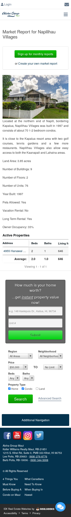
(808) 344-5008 (39, 460)
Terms (24, 513)
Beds (11, 373)
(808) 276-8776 (38, 456)
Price (11, 362)
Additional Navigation (36, 420)
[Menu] (65, 14)
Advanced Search (49, 398)
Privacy (36, 513)
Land (41, 389)
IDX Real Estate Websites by (19, 508)
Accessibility (10, 513)
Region (12, 351)
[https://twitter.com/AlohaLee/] (39, 435)
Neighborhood (47, 351)
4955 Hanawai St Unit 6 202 (21, 251)
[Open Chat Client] (60, 507)
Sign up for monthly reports (35, 54)
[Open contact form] (66, 4)
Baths (26, 373)
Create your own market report (37, 63)
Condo (28, 389)
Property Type (16, 384)
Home (14, 389)
